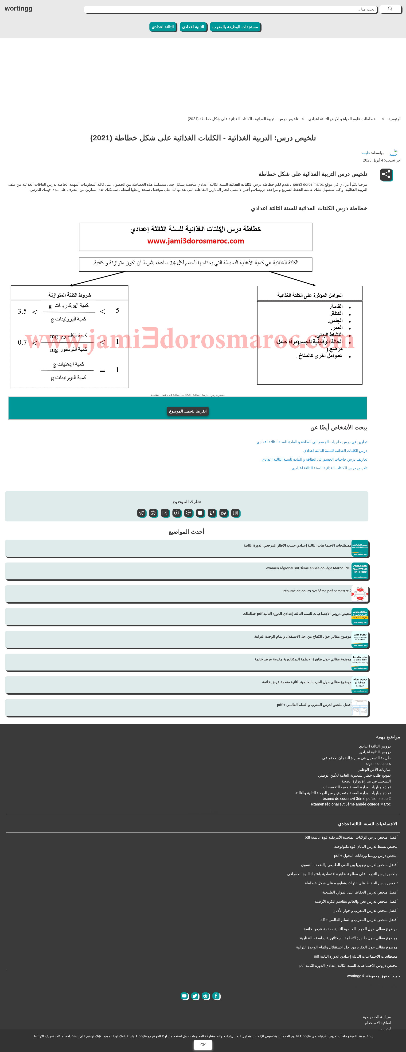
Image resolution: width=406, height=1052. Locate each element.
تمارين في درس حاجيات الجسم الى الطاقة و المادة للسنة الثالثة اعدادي (312, 442)
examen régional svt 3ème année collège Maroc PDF (308, 568)
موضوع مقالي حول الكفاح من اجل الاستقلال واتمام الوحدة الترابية (302, 636)
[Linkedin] (163, 516)
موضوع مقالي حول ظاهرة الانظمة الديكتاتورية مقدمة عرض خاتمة (303, 659)
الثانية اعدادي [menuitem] (193, 27)
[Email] (198, 516)
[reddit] (205, 995)
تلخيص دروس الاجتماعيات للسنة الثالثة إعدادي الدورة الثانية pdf (348, 965)
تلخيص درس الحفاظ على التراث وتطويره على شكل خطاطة (351, 883)
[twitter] (194, 995)
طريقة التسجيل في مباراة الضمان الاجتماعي (356, 758)
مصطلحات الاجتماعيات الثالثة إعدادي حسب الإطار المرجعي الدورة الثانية (297, 545)
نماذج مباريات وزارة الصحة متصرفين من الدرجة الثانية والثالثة (343, 793)
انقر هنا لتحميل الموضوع (188, 411)
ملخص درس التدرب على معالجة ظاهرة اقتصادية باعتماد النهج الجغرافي (342, 874)
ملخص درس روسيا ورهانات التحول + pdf (366, 856)
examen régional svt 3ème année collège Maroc (351, 804)
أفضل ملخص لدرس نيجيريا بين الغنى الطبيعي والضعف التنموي (349, 865)
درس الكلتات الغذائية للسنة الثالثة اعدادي (335, 451)
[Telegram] (139, 516)
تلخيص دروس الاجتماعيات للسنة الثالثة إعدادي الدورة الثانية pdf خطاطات (297, 614)
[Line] (186, 516)
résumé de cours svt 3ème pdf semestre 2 (317, 591)
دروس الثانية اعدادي (375, 752)
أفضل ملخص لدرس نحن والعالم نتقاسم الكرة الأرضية (356, 901)
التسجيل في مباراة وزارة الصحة (366, 781)
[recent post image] (359, 548)
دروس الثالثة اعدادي (375, 746)
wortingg (18, 8)
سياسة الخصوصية (377, 1017)
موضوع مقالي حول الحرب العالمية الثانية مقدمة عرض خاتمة (306, 682)
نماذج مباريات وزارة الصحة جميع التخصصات (357, 787)
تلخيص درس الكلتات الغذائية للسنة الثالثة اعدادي (329, 468)
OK (203, 1045)
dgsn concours (378, 764)
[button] (233, 516)
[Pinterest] (151, 516)
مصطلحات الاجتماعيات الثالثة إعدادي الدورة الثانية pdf (356, 956)
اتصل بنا (385, 1029)
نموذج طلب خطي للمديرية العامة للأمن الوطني (354, 775)
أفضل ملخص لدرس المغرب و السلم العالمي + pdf (314, 705)
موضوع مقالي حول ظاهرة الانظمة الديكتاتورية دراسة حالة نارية (349, 938)
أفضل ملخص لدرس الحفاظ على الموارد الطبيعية (360, 892)
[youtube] (184, 995)
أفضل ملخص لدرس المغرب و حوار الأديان (365, 911)
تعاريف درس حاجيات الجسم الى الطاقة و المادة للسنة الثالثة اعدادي (314, 459)
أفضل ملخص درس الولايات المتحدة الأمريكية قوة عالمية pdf (351, 837)
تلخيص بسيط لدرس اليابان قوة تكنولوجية (366, 846)
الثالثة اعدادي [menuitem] (163, 27)
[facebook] (215, 995)
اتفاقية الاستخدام (378, 1023)
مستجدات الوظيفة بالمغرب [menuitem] (235, 27)
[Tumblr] (175, 516)
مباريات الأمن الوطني (374, 769)
